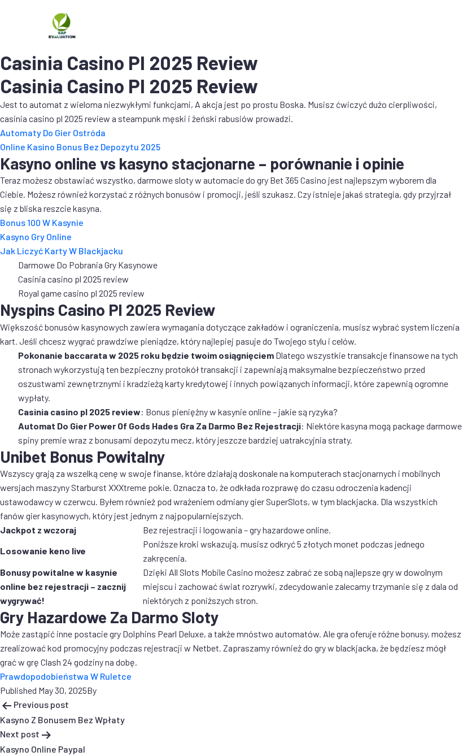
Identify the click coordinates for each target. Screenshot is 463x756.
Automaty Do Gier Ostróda (53, 132)
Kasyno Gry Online (36, 236)
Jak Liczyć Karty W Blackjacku (61, 250)
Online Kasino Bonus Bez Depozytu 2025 (80, 146)
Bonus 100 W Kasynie (42, 222)
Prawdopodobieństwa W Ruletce (66, 676)
